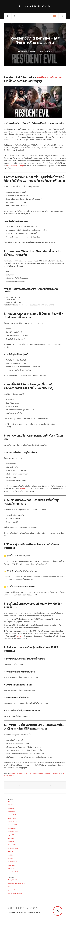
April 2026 (11, 808)
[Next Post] (50, 785)
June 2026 (11, 804)
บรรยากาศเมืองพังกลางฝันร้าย (37, 773)
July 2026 (10, 801)
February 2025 (12, 845)
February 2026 (12, 815)
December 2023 (12, 861)
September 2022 (13, 871)
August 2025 (11, 835)
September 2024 (13, 848)
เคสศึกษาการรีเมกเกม (49, 77)
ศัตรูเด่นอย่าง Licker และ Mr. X (53, 773)
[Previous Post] (19, 785)
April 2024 (11, 855)
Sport (9, 886)
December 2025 (12, 821)
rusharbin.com (35, 6)
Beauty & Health (12, 879)
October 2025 (12, 828)
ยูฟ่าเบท (20, 636)
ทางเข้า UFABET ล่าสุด (15, 166)
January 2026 (12, 818)
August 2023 (11, 865)
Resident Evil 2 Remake (17, 773)
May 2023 (11, 868)
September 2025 (13, 831)
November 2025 (13, 825)
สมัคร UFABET (25, 489)
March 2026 (11, 811)
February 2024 (12, 858)
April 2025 (11, 841)
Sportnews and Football (15, 893)
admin (34, 51)
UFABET (26, 773)
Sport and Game (46, 51)
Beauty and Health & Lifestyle (16, 883)
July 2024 (10, 851)
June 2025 (11, 838)
